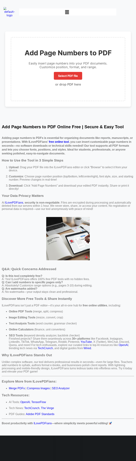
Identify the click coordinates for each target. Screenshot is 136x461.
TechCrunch (45, 348)
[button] (67, 12)
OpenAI (123, 345)
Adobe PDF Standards (40, 414)
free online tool (59, 141)
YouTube (86, 341)
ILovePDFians (14, 202)
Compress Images (38, 388)
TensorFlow (38, 402)
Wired (87, 348)
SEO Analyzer (61, 388)
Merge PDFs (17, 388)
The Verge (47, 408)
